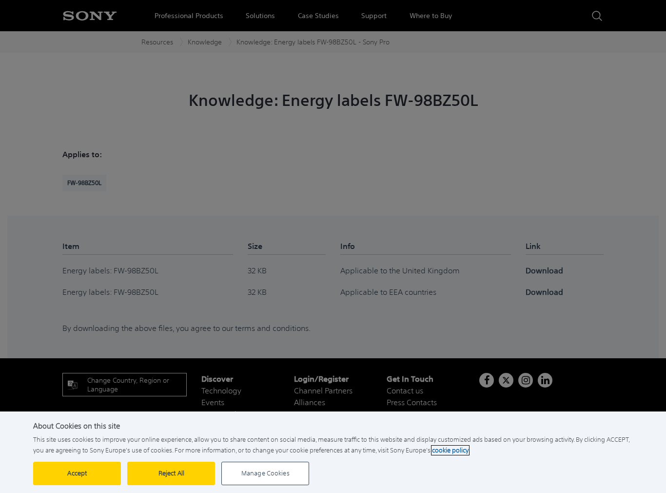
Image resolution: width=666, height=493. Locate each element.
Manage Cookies (265, 473)
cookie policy (450, 450)
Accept (77, 473)
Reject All (171, 473)
